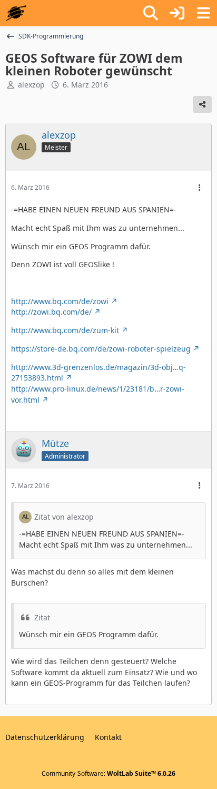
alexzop (31, 85)
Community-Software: (108, 773)
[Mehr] (199, 187)
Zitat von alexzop (64, 517)
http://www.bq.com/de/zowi (59, 301)
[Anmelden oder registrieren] (177, 13)
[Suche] (150, 13)
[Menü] (203, 13)
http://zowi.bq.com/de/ (51, 312)
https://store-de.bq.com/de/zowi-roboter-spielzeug (101, 349)
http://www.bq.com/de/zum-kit (65, 330)
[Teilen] (202, 104)
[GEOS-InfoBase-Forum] (16, 13)
